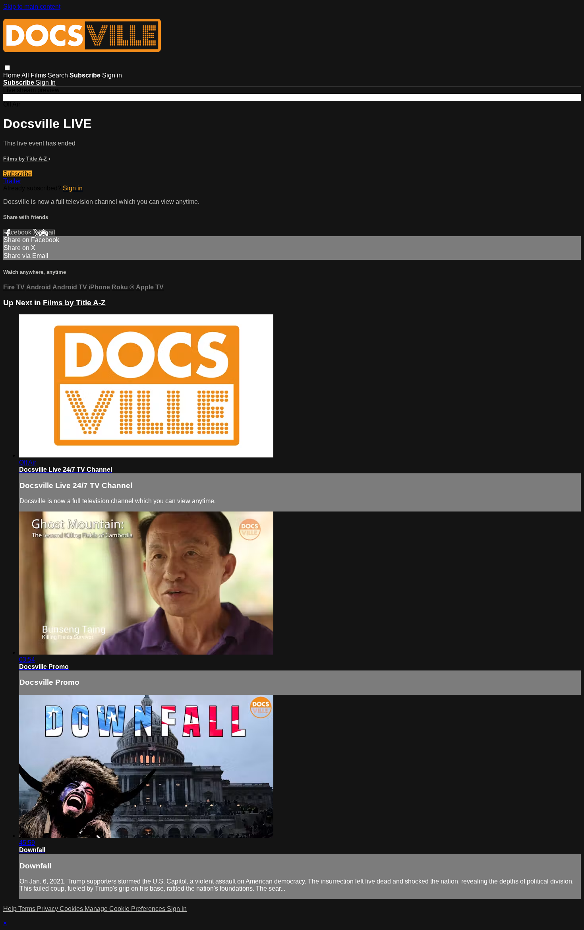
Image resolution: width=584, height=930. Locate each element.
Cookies (72, 908)
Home (12, 75)
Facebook (18, 232)
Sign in (112, 75)
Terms (27, 908)
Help (10, 908)
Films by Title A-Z (25, 159)
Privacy (48, 908)
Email (47, 232)
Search (59, 75)
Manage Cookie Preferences (126, 908)
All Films (34, 75)
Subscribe (17, 173)
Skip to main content (31, 6)
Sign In (46, 82)
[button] (7, 67)
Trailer (12, 181)
